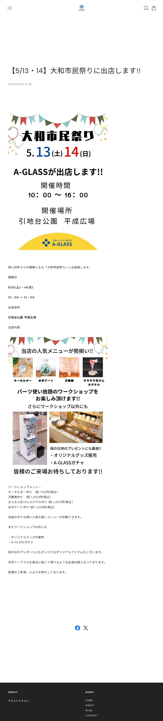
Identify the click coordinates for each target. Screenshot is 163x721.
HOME (89, 700)
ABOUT (89, 705)
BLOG (88, 710)
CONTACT (91, 715)
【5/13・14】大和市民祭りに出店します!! (74, 71)
